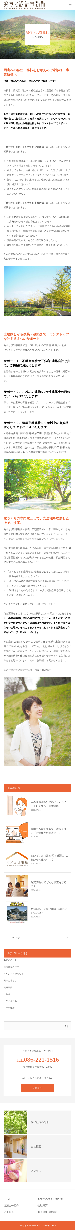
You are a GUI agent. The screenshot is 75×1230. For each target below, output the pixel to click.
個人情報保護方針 (48, 1212)
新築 (7, 994)
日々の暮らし (10, 980)
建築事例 (8, 987)
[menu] (70, 5)
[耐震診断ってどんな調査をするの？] (17, 886)
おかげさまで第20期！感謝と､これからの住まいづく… (49, 857)
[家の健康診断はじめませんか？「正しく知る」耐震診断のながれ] (17, 805)
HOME (7, 1199)
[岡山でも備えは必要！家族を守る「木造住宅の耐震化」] (17, 832)
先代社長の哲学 (11, 967)
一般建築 (9, 1007)
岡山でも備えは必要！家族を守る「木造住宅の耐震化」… (48, 830)
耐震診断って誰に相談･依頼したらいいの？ (49, 911)
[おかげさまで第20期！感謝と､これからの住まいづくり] (17, 859)
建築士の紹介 (11, 1205)
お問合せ (37, 1088)
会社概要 (43, 1205)
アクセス (9, 1212)
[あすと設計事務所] (25, 5)
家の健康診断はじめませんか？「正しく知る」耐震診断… (48, 804)
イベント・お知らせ (13, 973)
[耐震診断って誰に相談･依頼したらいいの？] (17, 912)
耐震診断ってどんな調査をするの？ (48, 884)
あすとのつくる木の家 (50, 1199)
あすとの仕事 (10, 960)
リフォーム (10, 1001)
